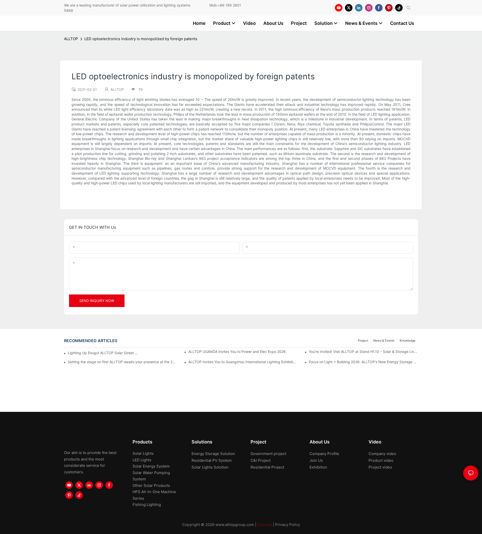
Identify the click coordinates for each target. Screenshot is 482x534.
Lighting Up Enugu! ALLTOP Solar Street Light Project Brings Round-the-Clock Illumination (104, 353)
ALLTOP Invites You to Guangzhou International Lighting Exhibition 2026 (242, 362)
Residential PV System (212, 460)
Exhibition (318, 467)
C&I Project (261, 460)
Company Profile (324, 453)
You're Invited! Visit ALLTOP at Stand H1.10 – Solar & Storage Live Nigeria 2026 (363, 351)
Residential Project (267, 467)
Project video (380, 467)
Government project (268, 453)
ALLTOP (71, 38)
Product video (381, 460)
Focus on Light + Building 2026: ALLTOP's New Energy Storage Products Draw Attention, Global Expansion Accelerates (363, 362)
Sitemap (264, 524)
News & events (383, 340)
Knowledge (407, 340)
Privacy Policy (287, 524)
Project (363, 340)
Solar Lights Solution (210, 467)
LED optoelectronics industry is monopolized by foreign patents (140, 38)
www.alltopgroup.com (234, 524)
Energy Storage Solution (213, 453)
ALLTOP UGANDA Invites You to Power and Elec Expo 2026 (237, 351)
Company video (382, 453)
